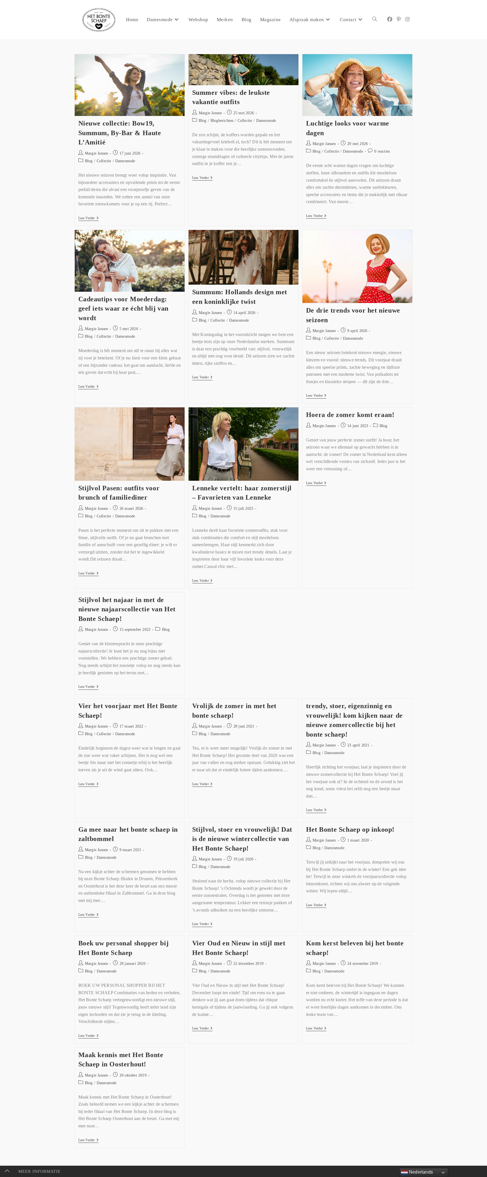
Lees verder (88, 218)
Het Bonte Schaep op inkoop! (350, 829)
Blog (89, 161)
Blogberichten (222, 120)
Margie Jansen (96, 153)
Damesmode (125, 161)
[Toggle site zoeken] (374, 19)
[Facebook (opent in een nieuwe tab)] (390, 19)
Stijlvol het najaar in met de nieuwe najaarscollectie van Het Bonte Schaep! (127, 609)
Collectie (104, 161)
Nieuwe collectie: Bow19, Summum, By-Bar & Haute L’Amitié (119, 133)
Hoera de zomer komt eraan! (350, 414)
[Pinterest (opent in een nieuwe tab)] (399, 19)
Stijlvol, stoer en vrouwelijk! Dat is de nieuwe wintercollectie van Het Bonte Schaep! (242, 839)
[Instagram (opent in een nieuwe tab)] (407, 19)
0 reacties (382, 151)
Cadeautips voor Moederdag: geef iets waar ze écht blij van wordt (123, 308)
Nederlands (420, 1172)
